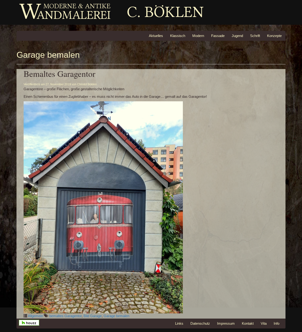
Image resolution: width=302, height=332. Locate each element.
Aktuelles (156, 36)
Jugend (237, 36)
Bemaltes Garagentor (59, 73)
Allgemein (35, 316)
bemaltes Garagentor (65, 316)
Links (179, 323)
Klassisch (177, 36)
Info (276, 323)
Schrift (255, 36)
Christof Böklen (87, 84)
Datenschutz (200, 323)
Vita (264, 323)
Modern (198, 36)
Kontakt (248, 323)
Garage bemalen (116, 316)
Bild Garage (93, 316)
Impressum (226, 323)
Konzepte (274, 36)
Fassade (218, 36)
